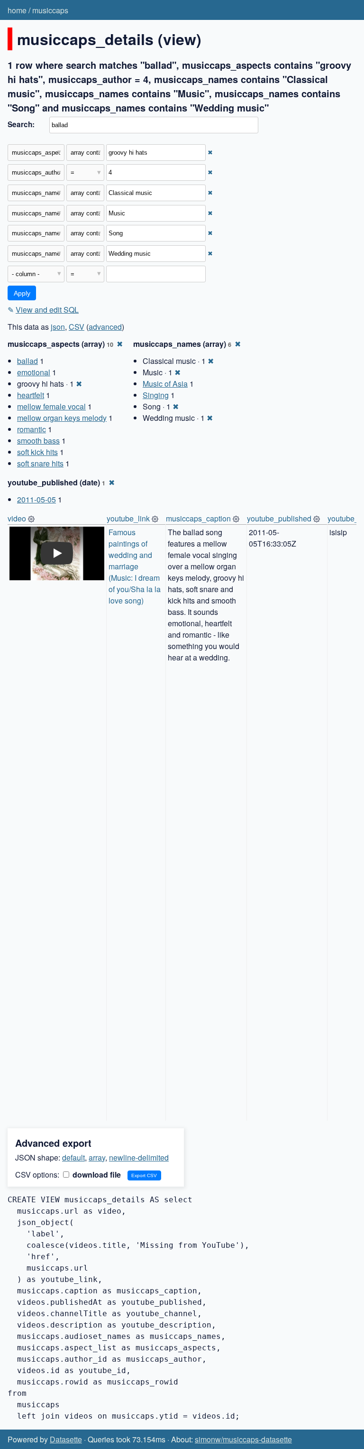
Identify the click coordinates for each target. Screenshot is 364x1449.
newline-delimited (139, 1157)
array (97, 1157)
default (73, 1157)
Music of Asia (165, 383)
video (17, 518)
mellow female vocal (51, 406)
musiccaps (50, 10)
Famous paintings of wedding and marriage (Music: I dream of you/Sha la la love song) (136, 566)
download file (96, 1174)
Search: (21, 124)
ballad (27, 360)
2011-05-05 (36, 499)
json (58, 326)
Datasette (66, 1439)
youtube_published (279, 518)
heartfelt (30, 395)
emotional (33, 372)
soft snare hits (40, 463)
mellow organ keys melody (62, 417)
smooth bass (38, 440)
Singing (156, 395)
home (17, 10)
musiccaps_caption (198, 518)
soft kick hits (37, 451)
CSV (76, 326)
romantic (31, 429)
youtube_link (128, 518)
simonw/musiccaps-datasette (243, 1439)
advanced (105, 326)
